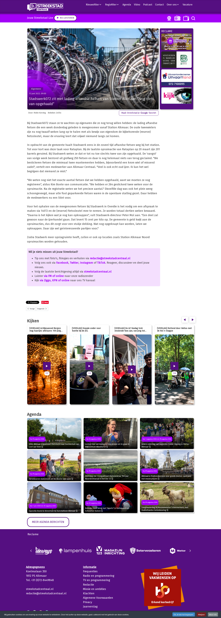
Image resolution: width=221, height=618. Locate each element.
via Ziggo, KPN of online (54, 280)
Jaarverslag (90, 606)
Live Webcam (168, 18)
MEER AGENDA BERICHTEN (48, 522)
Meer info (213, 614)
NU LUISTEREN (176, 18)
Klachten (88, 593)
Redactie (88, 584)
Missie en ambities (94, 589)
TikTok (101, 262)
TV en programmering (96, 580)
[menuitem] (95, 4)
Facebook (62, 262)
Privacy (87, 602)
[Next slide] (190, 551)
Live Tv (185, 18)
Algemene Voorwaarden (98, 597)
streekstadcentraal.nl (98, 271)
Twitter (74, 262)
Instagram (86, 262)
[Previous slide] (31, 551)
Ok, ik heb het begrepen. (184, 614)
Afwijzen (201, 614)
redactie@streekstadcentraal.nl (110, 258)
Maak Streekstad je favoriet (138, 113)
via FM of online (54, 276)
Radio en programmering (98, 575)
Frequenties (90, 571)
